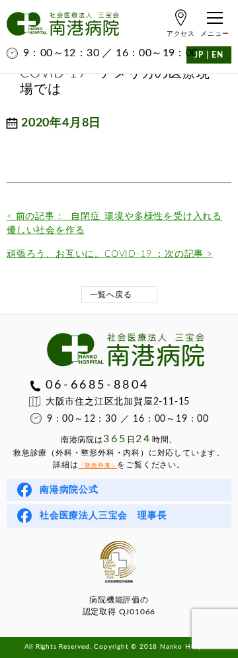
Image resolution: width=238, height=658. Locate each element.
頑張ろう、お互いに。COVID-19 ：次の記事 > (110, 254)
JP (199, 55)
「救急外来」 (98, 466)
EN (217, 55)
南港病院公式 (69, 489)
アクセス (181, 33)
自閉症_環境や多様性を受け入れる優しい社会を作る (114, 223)
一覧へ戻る (111, 295)
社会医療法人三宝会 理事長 (103, 515)
